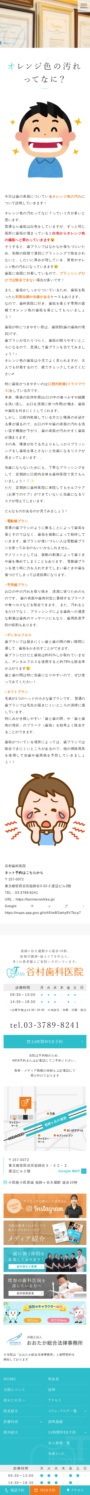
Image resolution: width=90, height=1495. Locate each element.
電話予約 (17, 1490)
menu (83, 7)
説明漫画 (55, 1421)
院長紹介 (11, 1411)
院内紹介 (11, 1432)
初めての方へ (14, 1400)
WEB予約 (47, 1490)
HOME (10, 1379)
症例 (51, 1389)
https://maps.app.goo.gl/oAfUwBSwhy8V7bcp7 (43, 913)
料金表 (53, 1379)
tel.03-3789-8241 (45, 1025)
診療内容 (11, 1421)
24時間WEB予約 (47, 1041)
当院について (14, 1389)
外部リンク (56, 1453)
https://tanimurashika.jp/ (35, 899)
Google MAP (69, 1171)
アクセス (54, 1400)
